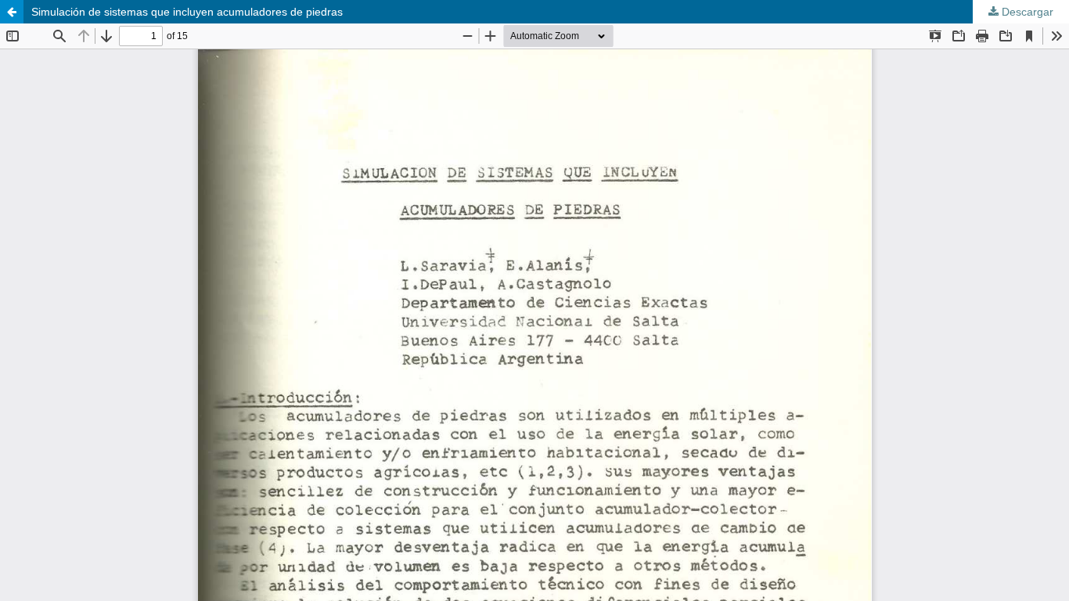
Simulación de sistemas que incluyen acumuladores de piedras (187, 11)
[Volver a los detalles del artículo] (11, 11)
